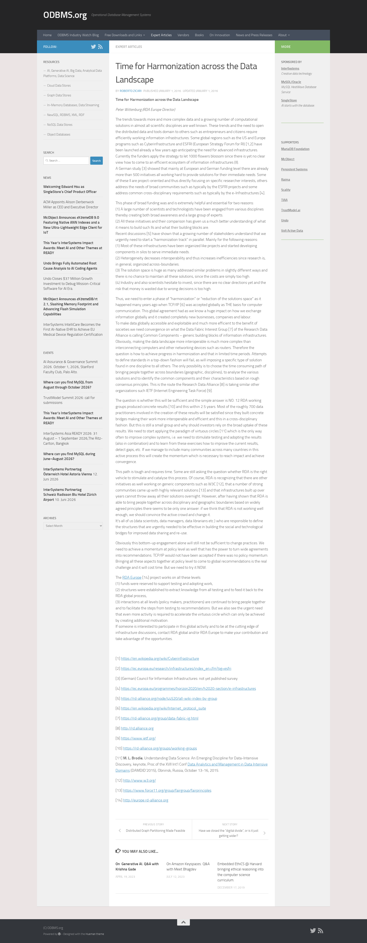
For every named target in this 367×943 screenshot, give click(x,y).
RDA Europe (131, 577)
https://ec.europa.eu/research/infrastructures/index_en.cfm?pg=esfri (176, 668)
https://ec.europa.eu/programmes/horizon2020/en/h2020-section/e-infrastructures (188, 688)
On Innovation (220, 35)
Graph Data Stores (59, 95)
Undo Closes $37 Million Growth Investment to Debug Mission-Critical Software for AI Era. (71, 283)
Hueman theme (95, 934)
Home (47, 35)
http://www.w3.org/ (139, 780)
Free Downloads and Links (123, 35)
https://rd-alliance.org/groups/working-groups (160, 748)
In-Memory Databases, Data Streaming (73, 105)
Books (199, 35)
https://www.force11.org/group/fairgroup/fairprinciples (167, 790)
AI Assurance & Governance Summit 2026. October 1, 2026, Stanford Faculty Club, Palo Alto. (70, 367)
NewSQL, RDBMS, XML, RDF (66, 115)
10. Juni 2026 (69, 494)
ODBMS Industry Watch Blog (78, 35)
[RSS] (100, 46)
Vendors (183, 35)
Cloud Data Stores (59, 85)
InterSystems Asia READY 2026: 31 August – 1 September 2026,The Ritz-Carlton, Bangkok (73, 438)
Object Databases (58, 134)
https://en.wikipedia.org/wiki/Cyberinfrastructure (160, 658)
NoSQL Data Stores (59, 125)
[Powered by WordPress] (59, 934)
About (282, 35)
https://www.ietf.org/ (138, 738)
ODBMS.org (65, 15)
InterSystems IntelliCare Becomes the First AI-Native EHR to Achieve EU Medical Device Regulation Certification (73, 329)
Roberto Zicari (130, 91)
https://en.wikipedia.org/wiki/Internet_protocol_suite (163, 708)
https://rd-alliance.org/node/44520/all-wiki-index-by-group (169, 698)
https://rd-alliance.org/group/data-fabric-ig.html (159, 718)
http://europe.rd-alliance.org (145, 800)
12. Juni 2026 (70, 474)
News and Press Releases (254, 35)
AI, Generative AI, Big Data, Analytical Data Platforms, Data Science (72, 73)
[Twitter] (93, 46)
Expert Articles (161, 35)
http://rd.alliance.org (137, 728)
